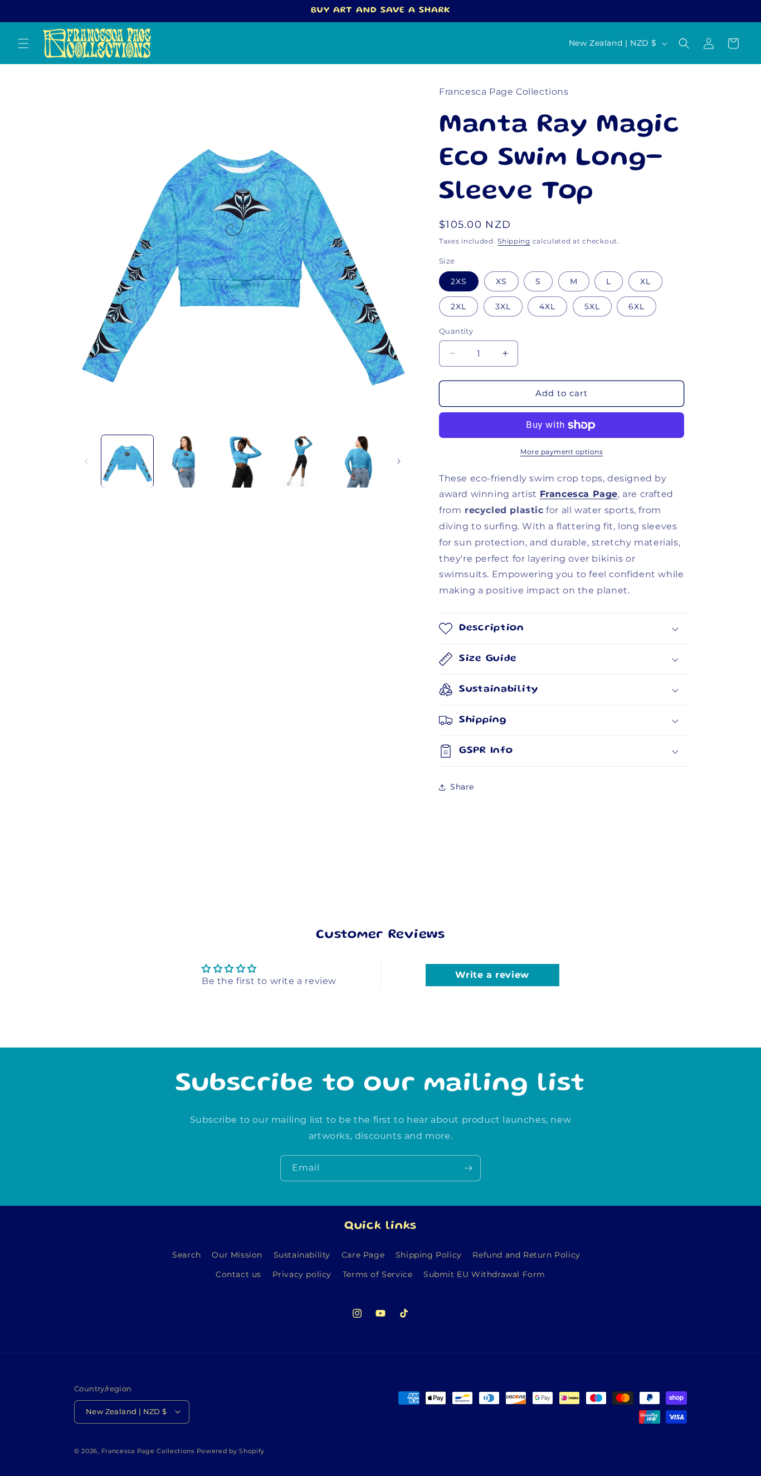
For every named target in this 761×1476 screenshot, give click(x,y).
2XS (459, 281)
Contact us (238, 1274)
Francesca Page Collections (147, 1450)
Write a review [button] (492, 975)
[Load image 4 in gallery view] (300, 461)
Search (186, 1255)
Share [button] (462, 787)
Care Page (363, 1255)
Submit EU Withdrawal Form (484, 1274)
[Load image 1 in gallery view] (127, 461)
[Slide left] (86, 461)
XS (501, 281)
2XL (458, 306)
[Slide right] (399, 461)
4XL (547, 306)
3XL (503, 306)
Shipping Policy (429, 1255)
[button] (23, 43)
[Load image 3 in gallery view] (243, 461)
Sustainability (302, 1255)
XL (645, 281)
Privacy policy (301, 1274)
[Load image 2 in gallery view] (185, 461)
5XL (592, 306)
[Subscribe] (468, 1168)
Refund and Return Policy (526, 1255)
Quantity (456, 331)
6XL (636, 306)
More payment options (561, 451)
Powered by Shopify (231, 1450)
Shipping (513, 241)
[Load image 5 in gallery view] (358, 461)
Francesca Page (579, 494)
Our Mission (237, 1255)
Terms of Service (378, 1274)
